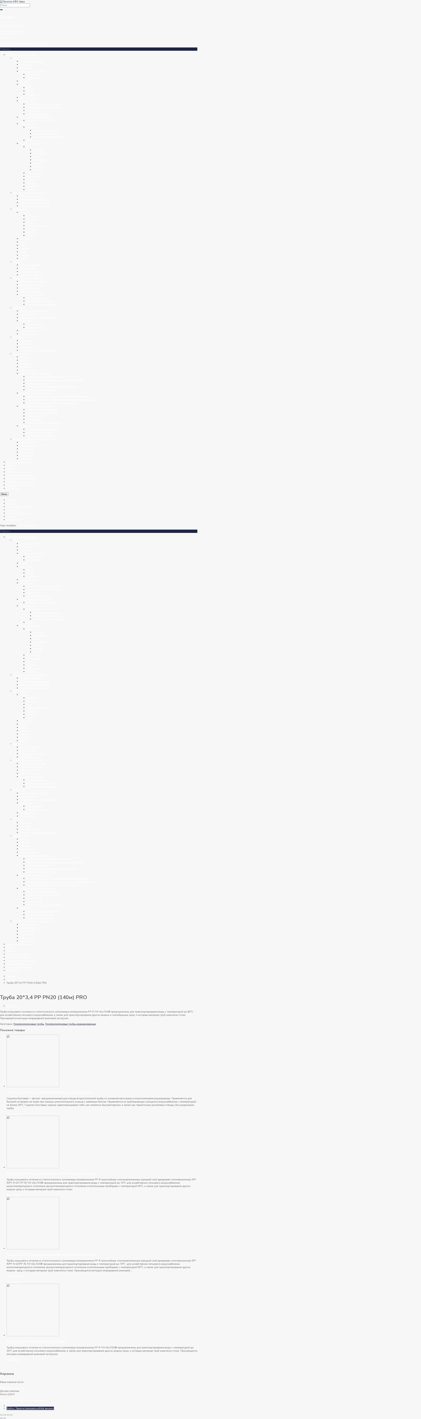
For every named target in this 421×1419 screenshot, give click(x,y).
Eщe (28, 146)
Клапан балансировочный (34, 199)
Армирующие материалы (21, 478)
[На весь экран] (4, 1414)
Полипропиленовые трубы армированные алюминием (57, 396)
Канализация (20, 209)
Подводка (19, 337)
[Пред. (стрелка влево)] (1, 1418)
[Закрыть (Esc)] (11, 1414)
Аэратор (31, 215)
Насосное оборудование (27, 278)
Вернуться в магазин (12, 31)
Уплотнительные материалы (36, 117)
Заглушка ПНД (28, 442)
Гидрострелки (28, 314)
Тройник (31, 189)
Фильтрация (27, 123)
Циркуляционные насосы (40, 304)
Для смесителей (29, 347)
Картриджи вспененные (47, 130)
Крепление (26, 68)
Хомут (29, 235)
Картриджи (32, 127)
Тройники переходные (39, 432)
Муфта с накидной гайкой (41, 389)
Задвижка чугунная (31, 196)
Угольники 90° (34, 419)
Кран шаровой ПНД (31, 445)
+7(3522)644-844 (27, 525)
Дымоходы (26, 64)
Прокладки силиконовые (40, 120)
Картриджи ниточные (45, 133)
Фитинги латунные (30, 143)
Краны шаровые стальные (35, 206)
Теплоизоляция (28, 97)
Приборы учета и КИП (33, 71)
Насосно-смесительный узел (42, 107)
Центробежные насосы (39, 301)
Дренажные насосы (31, 284)
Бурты (23, 357)
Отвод (23, 245)
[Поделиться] (8, 1414)
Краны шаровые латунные (35, 202)
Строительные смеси (19, 472)
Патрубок (32, 229)
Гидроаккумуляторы (31, 61)
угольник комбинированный (42, 409)
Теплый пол (26, 100)
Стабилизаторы (29, 275)
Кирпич (11, 465)
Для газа (25, 344)
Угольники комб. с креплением (44, 422)
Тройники (25, 426)
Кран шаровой (28, 370)
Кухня (29, 91)
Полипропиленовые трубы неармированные (51, 403)
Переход (31, 232)
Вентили (24, 360)
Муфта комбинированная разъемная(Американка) (55, 380)
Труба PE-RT (33, 110)
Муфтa (24, 242)
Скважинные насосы (31, 294)
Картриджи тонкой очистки (48, 137)
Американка (33, 173)
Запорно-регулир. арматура (29, 192)
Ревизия (24, 248)
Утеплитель (13, 488)
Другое (24, 212)
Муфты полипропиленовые (35, 373)
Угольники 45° (34, 416)
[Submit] (1, 9)
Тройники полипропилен (40, 435)
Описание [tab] (12, 1006)
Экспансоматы (28, 334)
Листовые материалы (19, 475)
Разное (24, 81)
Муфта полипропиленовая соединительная (51, 386)
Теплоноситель (28, 330)
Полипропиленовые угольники (37, 406)
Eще (15, 58)
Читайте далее (15, 1276)
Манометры (33, 74)
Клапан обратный (36, 225)
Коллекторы (27, 367)
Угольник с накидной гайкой (42, 412)
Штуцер (37, 169)
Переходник (33, 186)
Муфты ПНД (27, 449)
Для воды (25, 340)
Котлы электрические (32, 271)
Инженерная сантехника (21, 54)
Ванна (29, 87)
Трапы (23, 252)
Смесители (26, 84)
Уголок (37, 156)
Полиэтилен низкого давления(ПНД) (34, 439)
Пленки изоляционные (20, 485)
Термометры (33, 77)
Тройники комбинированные (42, 429)
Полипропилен (21, 353)
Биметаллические (36, 327)
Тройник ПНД (28, 455)
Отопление (19, 307)
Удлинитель (40, 160)
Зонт (29, 222)
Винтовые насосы (36, 298)
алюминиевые (34, 324)
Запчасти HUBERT (30, 265)
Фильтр (37, 163)
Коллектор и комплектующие (43, 104)
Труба (23, 258)
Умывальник (33, 94)
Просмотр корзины (11, 43)
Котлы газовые (28, 268)
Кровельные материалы (20, 481)
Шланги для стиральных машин (37, 350)
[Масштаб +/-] (1, 1414)
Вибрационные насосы (33, 281)
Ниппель (31, 183)
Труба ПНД (26, 458)
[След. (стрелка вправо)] (4, 1418)
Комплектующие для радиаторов (39, 317)
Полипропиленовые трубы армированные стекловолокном (60, 399)
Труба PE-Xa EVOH (37, 114)
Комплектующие (29, 288)
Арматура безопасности (34, 311)
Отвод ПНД (27, 452)
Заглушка (38, 150)
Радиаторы (26, 321)
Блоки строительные (19, 462)
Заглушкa (31, 219)
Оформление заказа (34, 43)
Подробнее (13, 1114)
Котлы (16, 261)
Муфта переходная (37, 383)
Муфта (30, 179)
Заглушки (25, 363)
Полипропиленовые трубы (35, 393)
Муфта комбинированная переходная (48, 376)
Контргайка (39, 153)
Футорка (38, 166)
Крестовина (33, 176)
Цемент (11, 468)
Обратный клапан (30, 291)
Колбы (30, 140)
